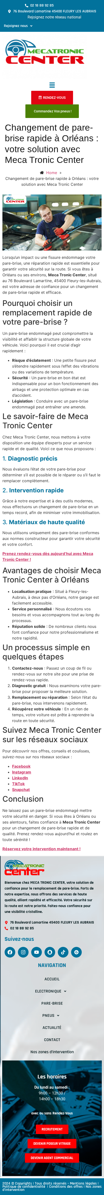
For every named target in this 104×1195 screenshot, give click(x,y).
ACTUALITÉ (52, 1027)
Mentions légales (83, 1183)
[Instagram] (23, 952)
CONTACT (52, 1040)
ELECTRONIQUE (48, 991)
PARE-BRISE (52, 1003)
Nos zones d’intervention (52, 1052)
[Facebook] (10, 952)
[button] (18, 26)
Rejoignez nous (16, 25)
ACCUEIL (52, 979)
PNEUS (48, 1015)
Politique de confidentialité (24, 1186)
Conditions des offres (66, 1186)
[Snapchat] (50, 952)
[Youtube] (36, 952)
